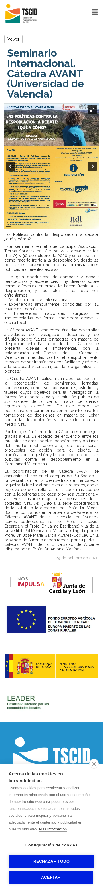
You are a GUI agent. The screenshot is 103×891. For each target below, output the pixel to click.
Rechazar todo (51, 861)
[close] (94, 764)
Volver (13, 39)
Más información (53, 829)
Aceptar (50, 877)
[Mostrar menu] (95, 13)
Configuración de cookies (51, 845)
